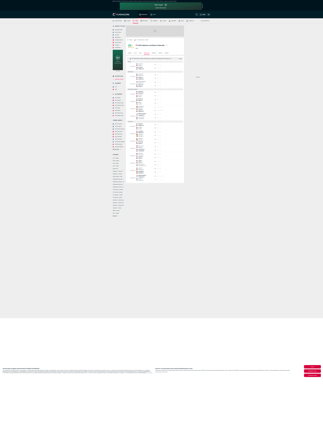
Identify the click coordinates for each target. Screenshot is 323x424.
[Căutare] (196, 14)
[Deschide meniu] (208, 14)
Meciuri (154, 53)
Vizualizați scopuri (312, 375)
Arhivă (166, 53)
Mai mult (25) (116, 149)
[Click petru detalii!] (155, 66)
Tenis (130, 39)
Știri (140, 53)
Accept (312, 366)
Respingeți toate (312, 371)
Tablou (160, 53)
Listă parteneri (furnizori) (161, 372)
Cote (135, 53)
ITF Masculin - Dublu (143, 39)
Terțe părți (149, 372)
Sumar (129, 53)
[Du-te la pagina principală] (122, 14)
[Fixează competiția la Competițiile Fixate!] (166, 45)
